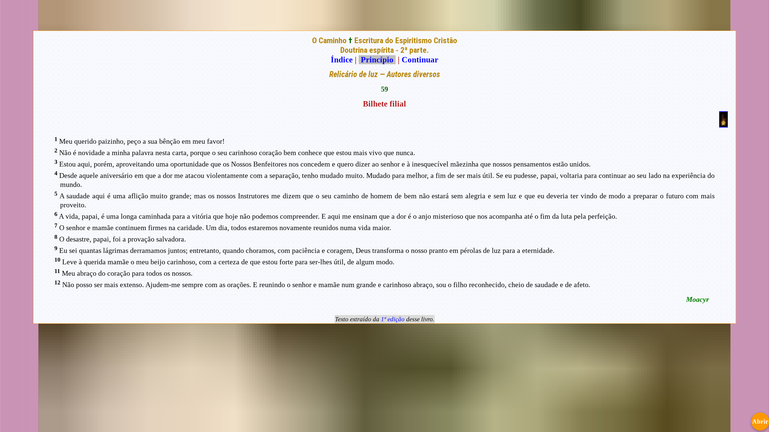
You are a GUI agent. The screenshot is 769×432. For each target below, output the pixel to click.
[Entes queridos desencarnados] (723, 124)
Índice (342, 59)
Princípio (377, 59)
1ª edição (393, 319)
